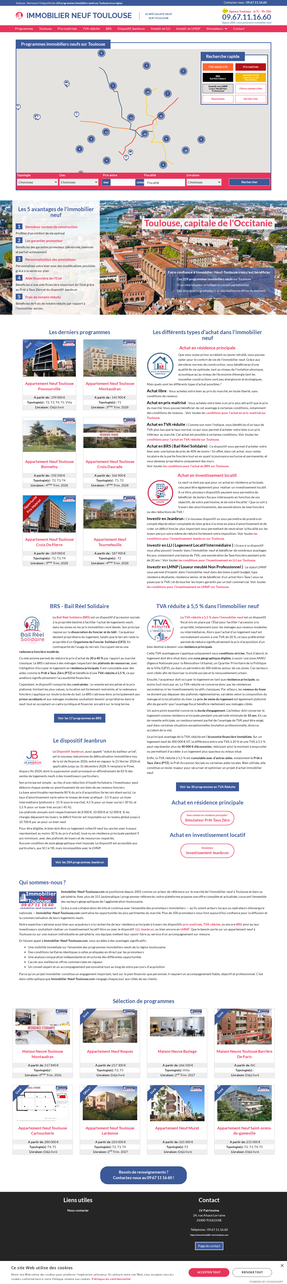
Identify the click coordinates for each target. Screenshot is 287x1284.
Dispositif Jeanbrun (131, 28)
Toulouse (45, 28)
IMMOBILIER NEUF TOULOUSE (77, 15)
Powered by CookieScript (266, 1281)
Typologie (23, 175)
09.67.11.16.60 (246, 16)
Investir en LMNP (188, 28)
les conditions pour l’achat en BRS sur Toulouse (195, 466)
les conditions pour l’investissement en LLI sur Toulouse (216, 560)
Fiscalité (150, 175)
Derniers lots (251, 98)
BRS (108, 28)
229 (208, 279)
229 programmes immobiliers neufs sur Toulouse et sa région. (89, 3)
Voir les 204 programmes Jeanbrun (79, 862)
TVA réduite (91, 28)
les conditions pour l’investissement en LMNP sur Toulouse (187, 587)
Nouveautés (218, 98)
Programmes (24, 28)
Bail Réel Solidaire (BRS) (73, 617)
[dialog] (143, 1272)
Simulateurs (215, 28)
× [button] (282, 1265)
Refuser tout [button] (252, 1272)
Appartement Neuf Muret (177, 1127)
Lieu (62, 175)
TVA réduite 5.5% (218, 66)
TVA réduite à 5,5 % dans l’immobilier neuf (213, 617)
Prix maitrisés (67, 28)
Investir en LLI (160, 28)
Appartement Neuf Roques (110, 1051)
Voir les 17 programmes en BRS (80, 718)
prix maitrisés (192, 924)
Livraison (193, 175)
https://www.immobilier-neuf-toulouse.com (209, 1235)
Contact (238, 28)
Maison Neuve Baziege (177, 1051)
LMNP (184, 929)
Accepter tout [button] (209, 1272)
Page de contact (209, 1246)
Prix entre (110, 175)
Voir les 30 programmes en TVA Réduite (207, 787)
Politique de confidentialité (111, 1279)
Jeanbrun (147, 929)
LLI (137, 929)
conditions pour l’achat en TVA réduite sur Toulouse (183, 439)
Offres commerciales (250, 88)
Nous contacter (78, 1210)
